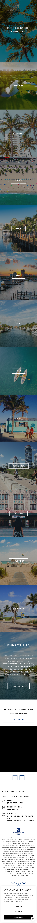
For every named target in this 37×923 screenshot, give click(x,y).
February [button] (18, 133)
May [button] (18, 276)
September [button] (18, 466)
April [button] (18, 228)
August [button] (18, 418)
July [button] (18, 371)
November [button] (18, 561)
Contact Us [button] (18, 686)
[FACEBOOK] (13, 884)
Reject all (18, 906)
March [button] (18, 181)
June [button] (18, 323)
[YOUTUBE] (24, 884)
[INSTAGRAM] (18, 884)
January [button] (18, 86)
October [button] (18, 513)
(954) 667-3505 (13, 809)
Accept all (18, 917)
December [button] (18, 609)
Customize (18, 911)
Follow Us (18, 720)
